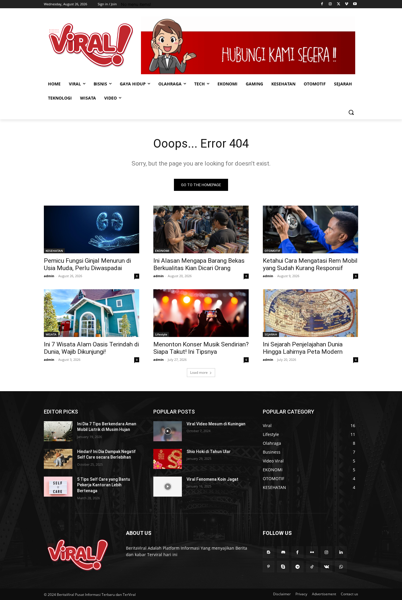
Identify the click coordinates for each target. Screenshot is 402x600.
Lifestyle (161, 334)
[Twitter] (338, 4)
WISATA (51, 334)
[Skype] (283, 566)
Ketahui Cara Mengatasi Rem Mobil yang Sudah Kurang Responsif (310, 264)
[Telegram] (297, 566)
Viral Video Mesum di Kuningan (216, 424)
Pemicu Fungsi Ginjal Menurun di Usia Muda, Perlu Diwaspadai (87, 264)
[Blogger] (268, 552)
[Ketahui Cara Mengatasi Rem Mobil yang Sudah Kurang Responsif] (310, 229)
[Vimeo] (346, 4)
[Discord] (283, 552)
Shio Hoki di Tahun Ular (209, 451)
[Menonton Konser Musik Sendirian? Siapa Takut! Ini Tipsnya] (201, 313)
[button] (351, 112)
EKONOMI (162, 251)
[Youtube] (354, 4)
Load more (199, 372)
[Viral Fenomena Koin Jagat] (167, 487)
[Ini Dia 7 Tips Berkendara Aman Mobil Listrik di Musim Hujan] (58, 431)
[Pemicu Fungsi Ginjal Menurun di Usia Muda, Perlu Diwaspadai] (91, 229)
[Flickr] (312, 552)
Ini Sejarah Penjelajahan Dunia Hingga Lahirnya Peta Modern (303, 348)
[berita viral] (78, 555)
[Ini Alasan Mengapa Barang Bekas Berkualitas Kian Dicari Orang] (201, 229)
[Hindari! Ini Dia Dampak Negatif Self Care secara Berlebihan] (58, 459)
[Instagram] (330, 4)
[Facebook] (322, 4)
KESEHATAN (54, 251)
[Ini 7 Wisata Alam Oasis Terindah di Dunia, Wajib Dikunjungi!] (91, 313)
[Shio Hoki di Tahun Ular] (167, 459)
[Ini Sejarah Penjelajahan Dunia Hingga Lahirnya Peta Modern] (310, 313)
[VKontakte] (326, 566)
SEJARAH (271, 334)
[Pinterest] (268, 566)
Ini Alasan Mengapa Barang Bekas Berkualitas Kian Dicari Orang (199, 264)
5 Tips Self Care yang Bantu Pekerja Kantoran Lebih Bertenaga (103, 485)
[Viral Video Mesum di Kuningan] (167, 431)
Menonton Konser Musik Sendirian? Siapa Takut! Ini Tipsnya (201, 348)
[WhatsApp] (341, 566)
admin (49, 276)
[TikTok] (312, 566)
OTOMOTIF (272, 251)
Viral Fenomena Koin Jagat (212, 479)
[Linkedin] (341, 552)
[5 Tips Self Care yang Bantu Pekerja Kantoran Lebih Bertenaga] (58, 487)
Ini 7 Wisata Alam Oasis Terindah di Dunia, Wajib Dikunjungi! (91, 348)
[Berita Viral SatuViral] (91, 45)
